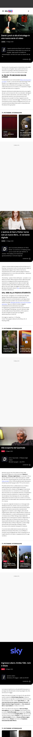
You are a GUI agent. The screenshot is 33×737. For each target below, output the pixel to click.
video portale (5, 481)
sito (18, 288)
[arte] (9, 11)
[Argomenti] (28, 11)
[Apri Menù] (3, 11)
